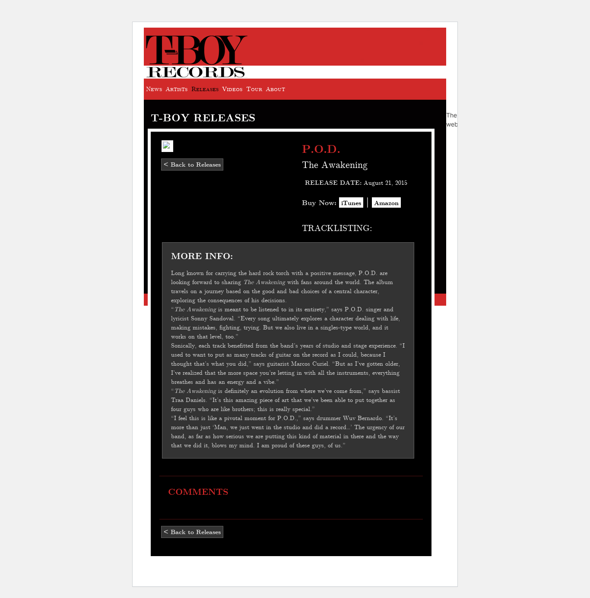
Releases (205, 89)
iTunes (351, 202)
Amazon (386, 202)
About (275, 89)
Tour (254, 89)
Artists (176, 89)
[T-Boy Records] (196, 73)
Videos (232, 89)
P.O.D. (321, 148)
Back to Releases (192, 164)
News (154, 89)
